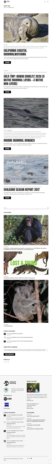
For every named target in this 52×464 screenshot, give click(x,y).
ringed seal (38, 136)
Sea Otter (23, 47)
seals (26, 47)
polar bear (28, 136)
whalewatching (41, 47)
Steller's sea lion (27, 137)
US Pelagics (7, 73)
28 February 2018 (6, 186)
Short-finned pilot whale (16, 137)
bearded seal (16, 131)
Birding (5, 46)
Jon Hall (8, 333)
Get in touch (29, 407)
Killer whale (22, 134)
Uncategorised (10, 130)
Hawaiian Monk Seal (25, 72)
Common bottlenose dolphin (8, 133)
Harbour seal (28, 46)
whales (11, 73)
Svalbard (35, 186)
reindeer (30, 186)
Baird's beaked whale (9, 131)
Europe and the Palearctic (13, 186)
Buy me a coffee (30, 408)
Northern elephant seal (7, 47)
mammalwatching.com (14, 458)
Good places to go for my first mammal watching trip (22, 337)
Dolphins (12, 72)
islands (33, 72)
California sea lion (11, 46)
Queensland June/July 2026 (16, 333)
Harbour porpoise (44, 133)
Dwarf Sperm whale (20, 133)
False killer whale (26, 133)
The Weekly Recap (8, 326)
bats (4, 72)
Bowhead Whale (28, 131)
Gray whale (23, 46)
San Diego (20, 47)
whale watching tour (36, 47)
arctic (4, 131)
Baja (13, 131)
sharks (5, 73)
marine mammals (22, 186)
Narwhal (44, 134)
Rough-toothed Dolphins (41, 72)
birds (6, 72)
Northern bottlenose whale (7, 136)
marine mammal (36, 134)
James (8, 440)
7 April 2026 (5, 44)
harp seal (9, 134)
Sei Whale (44, 136)
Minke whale (40, 134)
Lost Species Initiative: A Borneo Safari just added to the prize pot (19, 278)
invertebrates (30, 72)
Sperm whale (22, 137)
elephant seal (17, 46)
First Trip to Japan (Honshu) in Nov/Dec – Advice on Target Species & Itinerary (36, 420)
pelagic (36, 72)
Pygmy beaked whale (33, 136)
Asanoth (8, 337)
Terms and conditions (31, 405)
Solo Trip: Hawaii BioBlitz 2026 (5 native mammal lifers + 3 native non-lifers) (24, 80)
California (7, 46)
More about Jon (30, 400)
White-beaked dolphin (37, 137)
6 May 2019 (5, 130)
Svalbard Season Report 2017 (22, 189)
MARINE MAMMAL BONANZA (19, 140)
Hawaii (15, 72)
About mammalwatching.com (33, 404)
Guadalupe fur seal (38, 133)
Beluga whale (20, 131)
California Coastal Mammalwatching (15, 52)
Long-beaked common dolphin (34, 46)
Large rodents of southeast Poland (35, 429)
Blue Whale (24, 131)
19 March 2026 (6, 70)
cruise (13, 133)
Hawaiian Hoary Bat (19, 72)
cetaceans (8, 72)
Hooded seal (13, 134)
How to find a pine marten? (33, 416)
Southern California (30, 47)
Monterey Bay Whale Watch (43, 46)
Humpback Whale (17, 134)
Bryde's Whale (33, 131)
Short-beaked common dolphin (8, 137)
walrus (31, 137)
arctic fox (18, 186)
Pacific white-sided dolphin (15, 47)
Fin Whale (20, 46)
